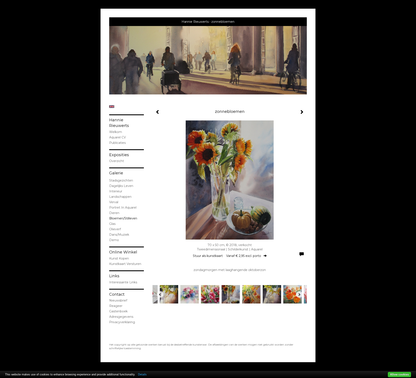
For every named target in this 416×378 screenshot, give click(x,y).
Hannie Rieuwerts (195, 22)
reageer (115, 306)
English (111, 106)
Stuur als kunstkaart (227, 256)
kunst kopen (119, 258)
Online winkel (123, 252)
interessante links (123, 282)
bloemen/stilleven (123, 218)
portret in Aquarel (122, 207)
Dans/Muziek (119, 235)
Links (114, 276)
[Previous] (160, 294)
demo (114, 240)
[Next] (299, 294)
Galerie (116, 173)
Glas (112, 224)
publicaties (117, 143)
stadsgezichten (121, 180)
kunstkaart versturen (125, 264)
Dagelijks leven (121, 186)
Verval (113, 202)
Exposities (119, 154)
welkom (115, 132)
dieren (114, 213)
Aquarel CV (117, 137)
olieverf (115, 229)
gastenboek (118, 311)
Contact (117, 294)
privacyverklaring (122, 322)
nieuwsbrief (118, 300)
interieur (115, 191)
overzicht (116, 161)
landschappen (120, 197)
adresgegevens (121, 317)
